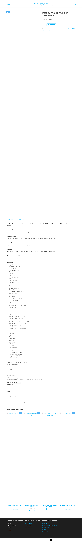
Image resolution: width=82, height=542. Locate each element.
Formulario (9, 530)
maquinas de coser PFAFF (52, 30)
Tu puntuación (10, 382)
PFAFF (73, 28)
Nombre (9, 391)
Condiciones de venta (28, 527)
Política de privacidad (28, 523)
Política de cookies (28, 525)
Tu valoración (10, 384)
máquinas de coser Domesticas (56, 28)
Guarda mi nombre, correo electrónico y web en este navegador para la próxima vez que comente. (29, 402)
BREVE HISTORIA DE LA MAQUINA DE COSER (49, 525)
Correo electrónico (11, 397)
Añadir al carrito (51, 24)
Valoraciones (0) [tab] (20, 219)
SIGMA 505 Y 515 (45, 531)
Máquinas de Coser (48, 28)
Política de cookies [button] (45, 540)
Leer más (50, 509)
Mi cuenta (8, 4)
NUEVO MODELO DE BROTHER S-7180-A (49, 534)
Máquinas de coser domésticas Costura (66, 28)
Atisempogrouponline (41, 4)
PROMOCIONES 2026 (45, 523)
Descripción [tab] (10, 219)
